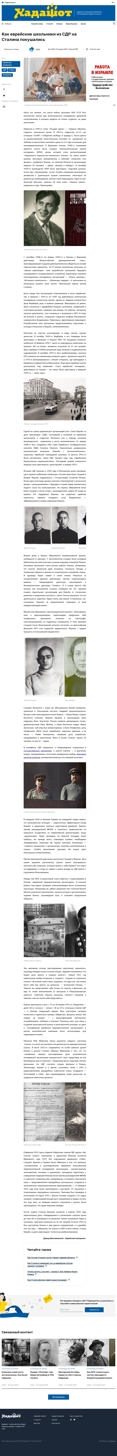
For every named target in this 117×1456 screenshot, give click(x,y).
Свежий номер (37, 24)
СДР (4, 70)
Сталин (12, 70)
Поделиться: (6, 84)
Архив (83, 24)
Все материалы (58, 1397)
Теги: (4, 59)
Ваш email (64, 1309)
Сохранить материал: (10, 101)
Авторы (59, 24)
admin (38, 49)
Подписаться (10, 3)
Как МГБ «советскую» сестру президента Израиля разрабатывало (99, 1375)
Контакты (56, 1423)
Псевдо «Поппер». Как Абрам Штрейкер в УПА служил (42, 1375)
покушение (7, 75)
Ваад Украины (71, 24)
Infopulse (112, 1441)
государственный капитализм (38, 751)
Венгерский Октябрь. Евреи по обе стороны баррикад (69, 1375)
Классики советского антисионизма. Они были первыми (14, 1375)
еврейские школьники (7, 64)
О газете (49, 24)
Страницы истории (11, 49)
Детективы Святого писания (99, 97)
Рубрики (8, 24)
